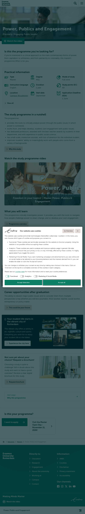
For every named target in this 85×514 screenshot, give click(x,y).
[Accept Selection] (77, 231)
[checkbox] (11, 276)
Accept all (61, 282)
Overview (69, 231)
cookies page (20, 271)
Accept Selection (23, 282)
